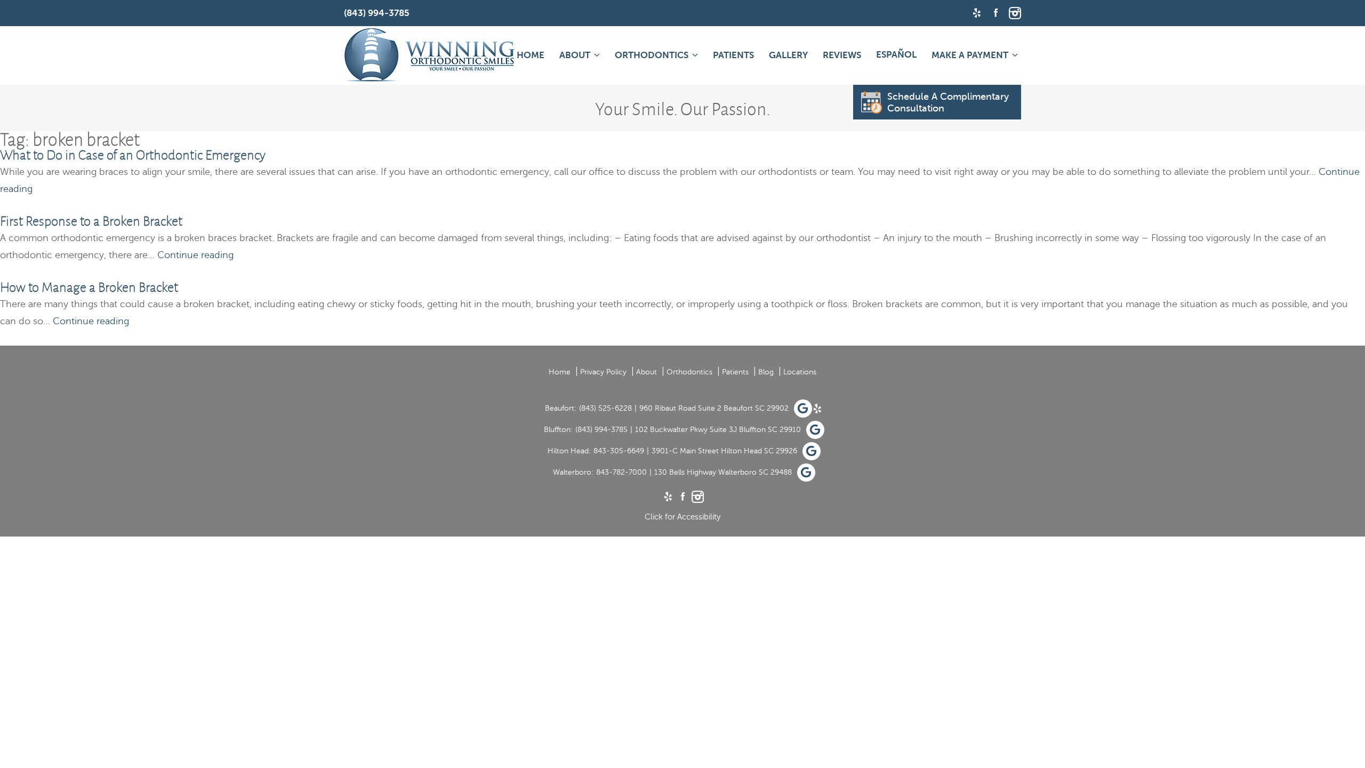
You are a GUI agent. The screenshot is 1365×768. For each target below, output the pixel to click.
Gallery (788, 55)
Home (530, 55)
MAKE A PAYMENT (970, 55)
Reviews (842, 55)
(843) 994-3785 (601, 430)
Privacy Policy (603, 372)
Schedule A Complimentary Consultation (948, 102)
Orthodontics (651, 55)
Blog (766, 372)
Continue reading (195, 255)
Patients (733, 55)
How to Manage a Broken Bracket (89, 287)
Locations (799, 372)
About (574, 55)
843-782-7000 (621, 472)
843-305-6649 (618, 451)
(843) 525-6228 (605, 408)
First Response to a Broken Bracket (91, 221)
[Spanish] (896, 54)
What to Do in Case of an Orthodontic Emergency (133, 155)
